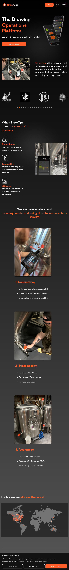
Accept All (56, 566)
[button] (40, 4)
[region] (34, 561)
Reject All (34, 566)
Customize (12, 566)
